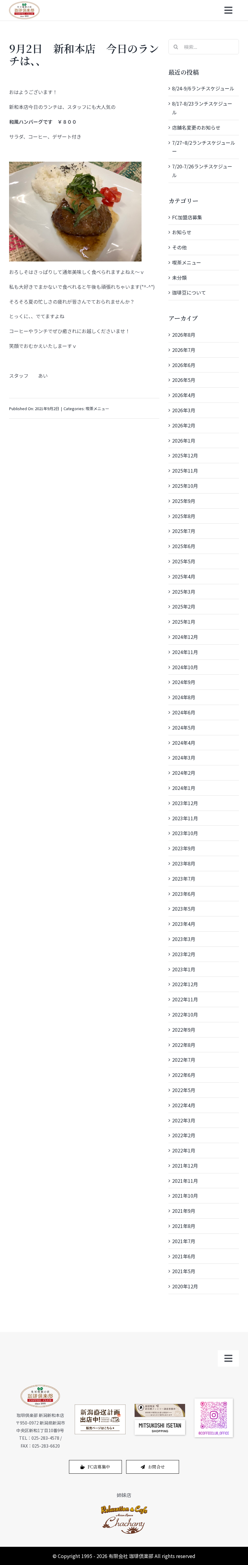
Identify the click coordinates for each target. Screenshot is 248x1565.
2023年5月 (183, 908)
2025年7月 (183, 531)
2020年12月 (185, 1286)
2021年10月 (185, 1195)
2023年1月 (183, 969)
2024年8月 (183, 697)
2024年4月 (183, 742)
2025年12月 (185, 455)
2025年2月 (183, 606)
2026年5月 (183, 379)
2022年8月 (183, 1044)
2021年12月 (185, 1165)
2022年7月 (183, 1059)
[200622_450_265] (100, 1407)
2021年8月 (183, 1225)
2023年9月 (183, 848)
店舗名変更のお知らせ (196, 127)
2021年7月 (183, 1241)
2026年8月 (183, 334)
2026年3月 (183, 410)
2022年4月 (183, 1105)
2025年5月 (183, 561)
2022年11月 (185, 999)
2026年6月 (183, 365)
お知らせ (181, 232)
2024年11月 (185, 652)
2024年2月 (183, 772)
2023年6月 (183, 893)
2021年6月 (183, 1256)
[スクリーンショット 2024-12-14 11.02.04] (160, 1422)
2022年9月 (183, 1029)
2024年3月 (183, 757)
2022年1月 (183, 1150)
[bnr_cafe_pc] (160, 1406)
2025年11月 (185, 470)
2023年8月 (183, 863)
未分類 (179, 277)
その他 (179, 247)
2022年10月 (185, 1014)
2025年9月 (183, 500)
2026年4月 (183, 395)
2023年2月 (183, 954)
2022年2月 (183, 1135)
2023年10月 (185, 833)
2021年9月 (183, 1210)
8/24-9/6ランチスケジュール (203, 88)
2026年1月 (183, 440)
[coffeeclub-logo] (24, 4)
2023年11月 (185, 818)
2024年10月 (185, 667)
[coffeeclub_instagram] (213, 1401)
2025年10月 (185, 485)
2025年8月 (183, 516)
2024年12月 (185, 636)
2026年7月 (183, 349)
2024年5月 (183, 727)
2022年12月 (185, 984)
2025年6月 (183, 546)
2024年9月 (183, 682)
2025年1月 (183, 621)
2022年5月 (183, 1090)
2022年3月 (183, 1120)
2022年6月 (183, 1074)
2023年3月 (183, 939)
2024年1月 (183, 787)
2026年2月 (183, 425)
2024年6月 (183, 712)
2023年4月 (183, 923)
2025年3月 (183, 591)
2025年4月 (183, 576)
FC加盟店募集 (187, 217)
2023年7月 (183, 878)
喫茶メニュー (97, 408)
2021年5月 (183, 1271)
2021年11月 (185, 1180)
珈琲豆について (189, 292)
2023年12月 (185, 803)
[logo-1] (124, 1506)
